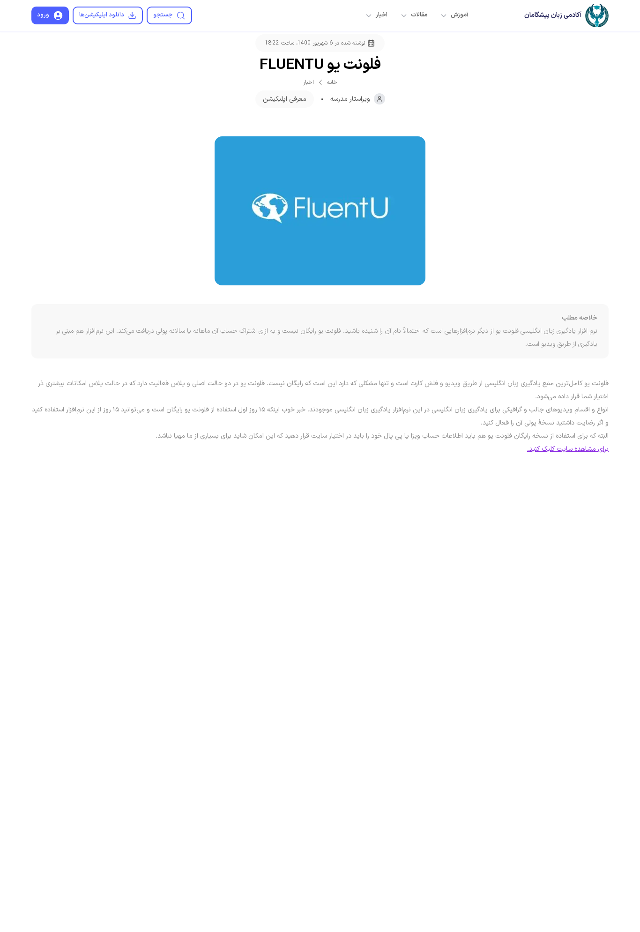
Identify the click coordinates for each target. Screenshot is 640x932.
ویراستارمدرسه (350, 99)
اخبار (308, 82)
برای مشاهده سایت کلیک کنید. (568, 449)
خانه (332, 82)
